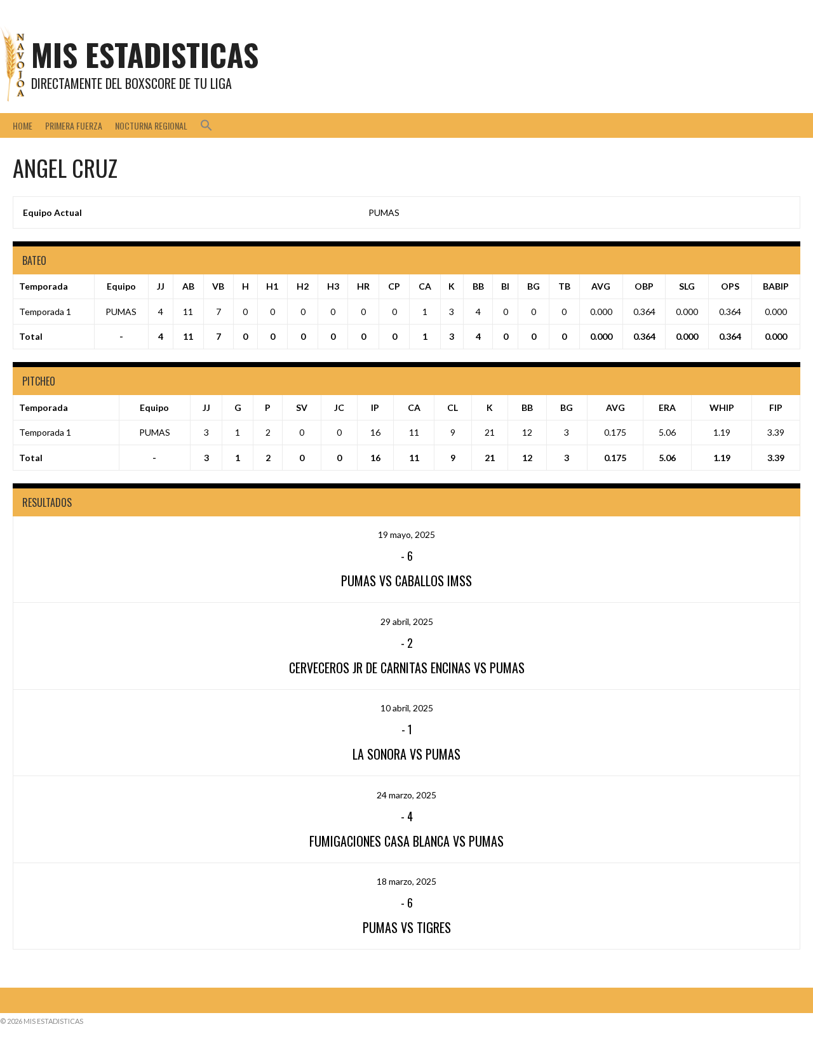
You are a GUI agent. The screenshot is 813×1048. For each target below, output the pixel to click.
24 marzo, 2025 (406, 794)
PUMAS (384, 212)
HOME (22, 125)
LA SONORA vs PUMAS (406, 753)
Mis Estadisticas (145, 54)
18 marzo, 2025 (406, 881)
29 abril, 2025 (406, 621)
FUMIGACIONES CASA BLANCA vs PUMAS (406, 840)
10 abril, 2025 (406, 707)
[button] (206, 125)
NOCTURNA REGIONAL (151, 125)
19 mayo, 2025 (406, 534)
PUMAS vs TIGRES (407, 927)
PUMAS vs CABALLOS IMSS (406, 580)
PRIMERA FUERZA (73, 125)
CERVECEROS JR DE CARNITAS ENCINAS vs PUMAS (407, 667)
